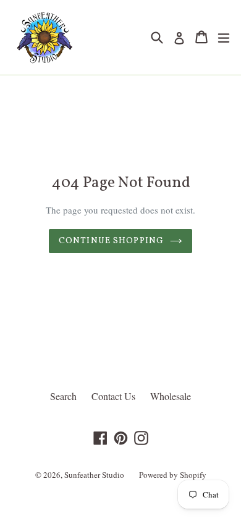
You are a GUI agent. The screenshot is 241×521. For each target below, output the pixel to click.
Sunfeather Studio (94, 474)
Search (63, 396)
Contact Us (113, 396)
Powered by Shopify (172, 474)
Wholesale (170, 396)
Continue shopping (111, 241)
